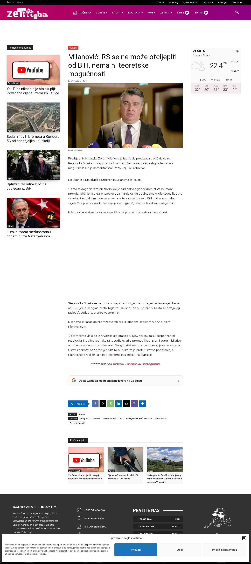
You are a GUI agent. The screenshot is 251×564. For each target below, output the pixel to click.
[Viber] (134, 403)
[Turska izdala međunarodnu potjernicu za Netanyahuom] (33, 213)
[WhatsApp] (110, 403)
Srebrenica (160, 418)
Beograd (84, 418)
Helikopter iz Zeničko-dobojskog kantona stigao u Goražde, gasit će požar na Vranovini (164, 478)
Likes (177, 519)
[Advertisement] (125, 32)
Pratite (176, 526)
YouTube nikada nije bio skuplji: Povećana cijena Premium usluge (33, 91)
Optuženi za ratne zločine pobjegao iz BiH (26, 186)
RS (121, 418)
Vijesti (10, 131)
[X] (103, 403)
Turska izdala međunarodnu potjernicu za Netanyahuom (29, 234)
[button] (244, 538)
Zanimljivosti (13, 83)
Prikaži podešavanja (224, 549)
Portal (111, 471)
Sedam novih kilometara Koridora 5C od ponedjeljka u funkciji (33, 139)
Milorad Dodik (109, 418)
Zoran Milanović (77, 423)
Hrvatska (96, 418)
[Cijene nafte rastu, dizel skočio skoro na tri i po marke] (126, 459)
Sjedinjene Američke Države (139, 418)
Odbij (180, 549)
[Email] (126, 403)
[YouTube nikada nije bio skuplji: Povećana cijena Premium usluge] (33, 70)
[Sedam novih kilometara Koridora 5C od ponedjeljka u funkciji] (33, 117)
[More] (142, 403)
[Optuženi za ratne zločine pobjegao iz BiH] (33, 165)
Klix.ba (82, 414)
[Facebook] (95, 403)
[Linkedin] (118, 403)
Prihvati (136, 549)
